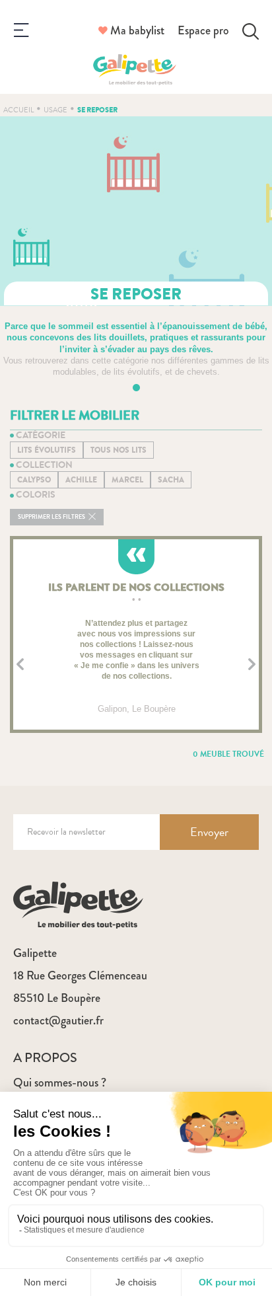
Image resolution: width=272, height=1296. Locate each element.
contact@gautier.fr (58, 1020)
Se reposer (97, 109)
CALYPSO (34, 480)
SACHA (171, 480)
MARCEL (127, 480)
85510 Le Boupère (56, 998)
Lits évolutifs (46, 450)
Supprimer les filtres (52, 517)
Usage (55, 110)
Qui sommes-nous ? (59, 1082)
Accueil (18, 110)
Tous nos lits (118, 450)
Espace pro (203, 30)
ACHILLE (81, 480)
